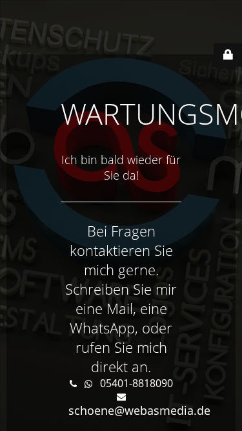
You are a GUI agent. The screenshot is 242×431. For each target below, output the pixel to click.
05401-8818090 (136, 383)
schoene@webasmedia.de (139, 410)
